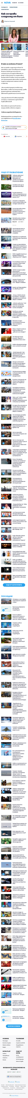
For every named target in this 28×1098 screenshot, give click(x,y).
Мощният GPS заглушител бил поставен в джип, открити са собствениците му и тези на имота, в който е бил (19, 674)
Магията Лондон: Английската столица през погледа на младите (18, 323)
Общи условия (23, 1086)
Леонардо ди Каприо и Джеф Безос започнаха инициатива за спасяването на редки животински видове (18, 390)
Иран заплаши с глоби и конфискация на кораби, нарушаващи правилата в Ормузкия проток (19, 956)
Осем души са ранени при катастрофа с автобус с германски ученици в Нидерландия (19, 873)
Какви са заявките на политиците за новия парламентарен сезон (18, 979)
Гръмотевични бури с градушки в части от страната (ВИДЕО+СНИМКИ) (18, 664)
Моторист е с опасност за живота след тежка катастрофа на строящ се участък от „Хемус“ (19, 930)
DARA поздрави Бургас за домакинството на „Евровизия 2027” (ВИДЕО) (19, 255)
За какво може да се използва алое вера (18, 185)
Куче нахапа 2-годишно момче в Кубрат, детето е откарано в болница (19, 783)
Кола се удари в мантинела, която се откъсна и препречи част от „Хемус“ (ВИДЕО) (19, 617)
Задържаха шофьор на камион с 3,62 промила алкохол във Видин (18, 896)
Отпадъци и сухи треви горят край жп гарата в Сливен (19, 601)
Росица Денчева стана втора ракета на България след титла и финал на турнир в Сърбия (18, 211)
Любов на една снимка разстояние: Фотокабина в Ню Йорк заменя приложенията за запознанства (19, 272)
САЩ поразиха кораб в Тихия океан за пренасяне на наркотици (19, 648)
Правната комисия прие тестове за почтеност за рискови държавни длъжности (19, 737)
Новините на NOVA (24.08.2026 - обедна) (18, 1017)
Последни (5, 1040)
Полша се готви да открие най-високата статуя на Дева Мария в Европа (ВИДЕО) (19, 472)
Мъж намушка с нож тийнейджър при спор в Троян (19, 833)
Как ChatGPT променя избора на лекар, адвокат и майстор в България (18, 640)
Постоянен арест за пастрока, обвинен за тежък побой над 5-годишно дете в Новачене (18, 720)
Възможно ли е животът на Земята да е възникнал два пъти (19, 238)
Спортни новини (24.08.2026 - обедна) (18, 993)
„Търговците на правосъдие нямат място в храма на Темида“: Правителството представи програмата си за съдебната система (19, 708)
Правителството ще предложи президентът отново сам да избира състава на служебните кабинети (19, 685)
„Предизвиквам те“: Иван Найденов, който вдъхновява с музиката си (19, 506)
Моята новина (6, 1045)
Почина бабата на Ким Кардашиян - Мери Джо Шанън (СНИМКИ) (18, 545)
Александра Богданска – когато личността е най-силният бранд (19, 521)
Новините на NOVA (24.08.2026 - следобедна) (17, 632)
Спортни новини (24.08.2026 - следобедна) (17, 624)
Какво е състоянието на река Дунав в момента (19, 764)
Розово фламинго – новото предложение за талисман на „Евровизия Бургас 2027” (19, 195)
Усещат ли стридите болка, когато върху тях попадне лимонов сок (19, 202)
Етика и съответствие (8, 1089)
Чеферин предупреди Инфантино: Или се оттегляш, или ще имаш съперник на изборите (19, 791)
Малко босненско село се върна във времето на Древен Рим (19, 426)
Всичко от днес (7, 1042)
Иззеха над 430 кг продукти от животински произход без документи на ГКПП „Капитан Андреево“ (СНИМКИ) (19, 808)
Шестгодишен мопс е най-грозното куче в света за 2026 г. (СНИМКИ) (18, 231)
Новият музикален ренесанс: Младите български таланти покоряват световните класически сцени (19, 497)
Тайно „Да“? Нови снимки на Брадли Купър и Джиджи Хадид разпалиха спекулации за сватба (19, 399)
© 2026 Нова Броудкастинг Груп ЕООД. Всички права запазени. (14, 1093)
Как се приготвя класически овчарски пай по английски (19, 434)
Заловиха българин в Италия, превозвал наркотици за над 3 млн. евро (19, 881)
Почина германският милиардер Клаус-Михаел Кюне (18, 798)
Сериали (5, 1057)
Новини (14, 2)
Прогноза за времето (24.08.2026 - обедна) (18, 1009)
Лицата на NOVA (20, 1042)
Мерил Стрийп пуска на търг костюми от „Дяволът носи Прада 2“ (19, 330)
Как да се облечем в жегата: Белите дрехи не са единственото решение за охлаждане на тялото (19, 364)
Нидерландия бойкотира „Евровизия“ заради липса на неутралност (19, 987)
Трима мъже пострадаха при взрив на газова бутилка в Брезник (19, 963)
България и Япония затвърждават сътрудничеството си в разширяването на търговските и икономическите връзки (19, 696)
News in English (19, 1061)
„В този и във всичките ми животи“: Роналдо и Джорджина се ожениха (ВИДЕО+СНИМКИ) (19, 297)
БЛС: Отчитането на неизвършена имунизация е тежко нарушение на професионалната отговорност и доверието (18, 755)
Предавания (6, 1055)
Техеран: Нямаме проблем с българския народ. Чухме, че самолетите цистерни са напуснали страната (19, 774)
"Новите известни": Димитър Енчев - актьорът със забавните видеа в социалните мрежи (18, 178)
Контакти (17, 1086)
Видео (4, 1047)
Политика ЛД (12, 1087)
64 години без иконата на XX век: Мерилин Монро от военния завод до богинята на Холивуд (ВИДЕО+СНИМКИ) (19, 408)
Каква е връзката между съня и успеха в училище (19, 345)
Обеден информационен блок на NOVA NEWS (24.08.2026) (19, 744)
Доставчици (11, 1086)
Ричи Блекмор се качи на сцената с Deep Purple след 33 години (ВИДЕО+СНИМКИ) (19, 264)
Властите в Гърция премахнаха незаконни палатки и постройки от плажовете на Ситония (19, 948)
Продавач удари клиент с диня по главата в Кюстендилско (19, 840)
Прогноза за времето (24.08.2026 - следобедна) (18, 608)
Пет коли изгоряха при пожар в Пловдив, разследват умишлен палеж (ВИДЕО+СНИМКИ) (19, 922)
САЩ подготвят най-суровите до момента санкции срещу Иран (18, 888)
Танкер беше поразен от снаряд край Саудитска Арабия (19, 825)
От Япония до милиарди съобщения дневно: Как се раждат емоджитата (19, 374)
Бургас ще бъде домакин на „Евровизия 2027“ (19, 288)
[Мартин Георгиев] (2, 21)
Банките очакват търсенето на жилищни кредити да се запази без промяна (19, 849)
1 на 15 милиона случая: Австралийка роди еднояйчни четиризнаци (19, 514)
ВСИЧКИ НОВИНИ (14, 1026)
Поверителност (6, 1087)
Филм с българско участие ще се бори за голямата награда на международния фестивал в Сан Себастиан (18, 463)
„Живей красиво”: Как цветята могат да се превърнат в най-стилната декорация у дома (18, 355)
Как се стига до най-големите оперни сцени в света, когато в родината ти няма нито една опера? (19, 443)
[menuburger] (2, 2)
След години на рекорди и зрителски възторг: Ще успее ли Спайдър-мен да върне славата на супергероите (19, 452)
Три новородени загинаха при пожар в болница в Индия (19, 817)
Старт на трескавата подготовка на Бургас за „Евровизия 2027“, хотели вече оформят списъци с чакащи (19, 247)
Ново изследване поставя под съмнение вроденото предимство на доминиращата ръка (19, 562)
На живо (20, 2)
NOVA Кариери (20, 1059)
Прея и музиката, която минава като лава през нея (19, 577)
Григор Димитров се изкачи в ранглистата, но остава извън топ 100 (19, 856)
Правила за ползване (20, 1087)
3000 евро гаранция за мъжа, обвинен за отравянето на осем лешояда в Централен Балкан (18, 939)
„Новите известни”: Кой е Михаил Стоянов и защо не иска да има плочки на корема (19, 305)
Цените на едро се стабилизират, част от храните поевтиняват (19, 914)
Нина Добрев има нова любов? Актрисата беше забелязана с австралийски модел (19, 554)
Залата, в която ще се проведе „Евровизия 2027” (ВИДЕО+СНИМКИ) (19, 281)
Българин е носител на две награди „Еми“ (18, 528)
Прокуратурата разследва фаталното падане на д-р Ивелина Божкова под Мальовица (19, 865)
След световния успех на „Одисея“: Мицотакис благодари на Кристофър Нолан (19, 489)
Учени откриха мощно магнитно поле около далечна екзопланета (18, 569)
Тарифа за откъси (4, 1086)
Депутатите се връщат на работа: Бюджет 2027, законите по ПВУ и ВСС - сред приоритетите (19, 905)
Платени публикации (19, 1089)
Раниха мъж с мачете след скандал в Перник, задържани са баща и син (19, 971)
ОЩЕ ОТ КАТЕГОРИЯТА (14, 585)
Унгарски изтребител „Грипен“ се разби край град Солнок (18, 728)
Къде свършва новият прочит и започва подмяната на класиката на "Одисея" (18, 538)
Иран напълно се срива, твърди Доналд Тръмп (19, 655)
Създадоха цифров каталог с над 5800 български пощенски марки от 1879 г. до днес (19, 1003)
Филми (4, 1059)
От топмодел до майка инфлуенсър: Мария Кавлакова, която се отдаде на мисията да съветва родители (19, 417)
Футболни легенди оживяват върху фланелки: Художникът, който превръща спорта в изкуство (19, 314)
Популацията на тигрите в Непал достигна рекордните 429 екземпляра (18, 480)
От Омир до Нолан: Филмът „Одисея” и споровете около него (18, 338)
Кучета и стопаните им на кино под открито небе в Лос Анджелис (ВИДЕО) (19, 382)
